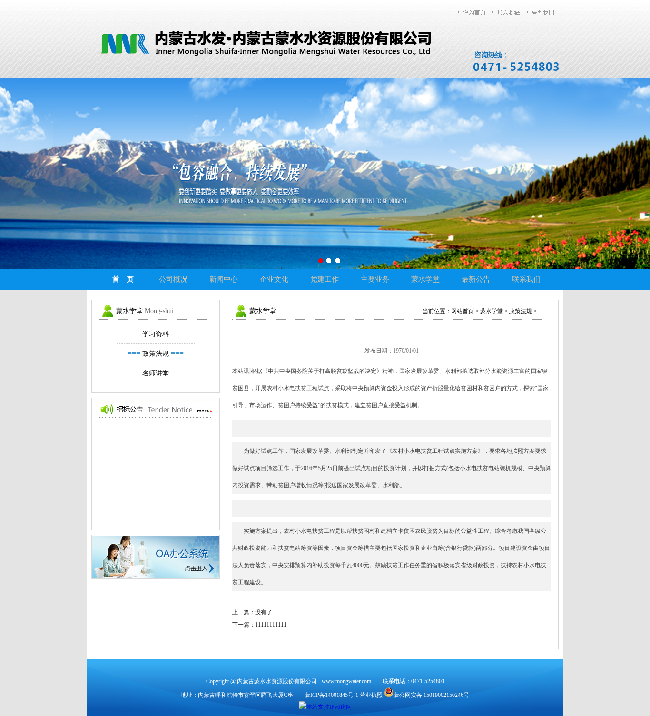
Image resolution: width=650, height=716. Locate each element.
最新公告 (476, 279)
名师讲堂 (155, 373)
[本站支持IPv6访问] (325, 706)
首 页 (123, 279)
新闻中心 (223, 279)
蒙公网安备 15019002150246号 (431, 695)
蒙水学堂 (425, 279)
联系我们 (526, 279)
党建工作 (324, 279)
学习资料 (155, 334)
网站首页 (462, 311)
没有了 (263, 612)
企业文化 (274, 279)
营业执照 (371, 695)
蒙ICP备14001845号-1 (331, 695)
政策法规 (155, 353)
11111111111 (270, 624)
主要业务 (375, 279)
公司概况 (173, 279)
